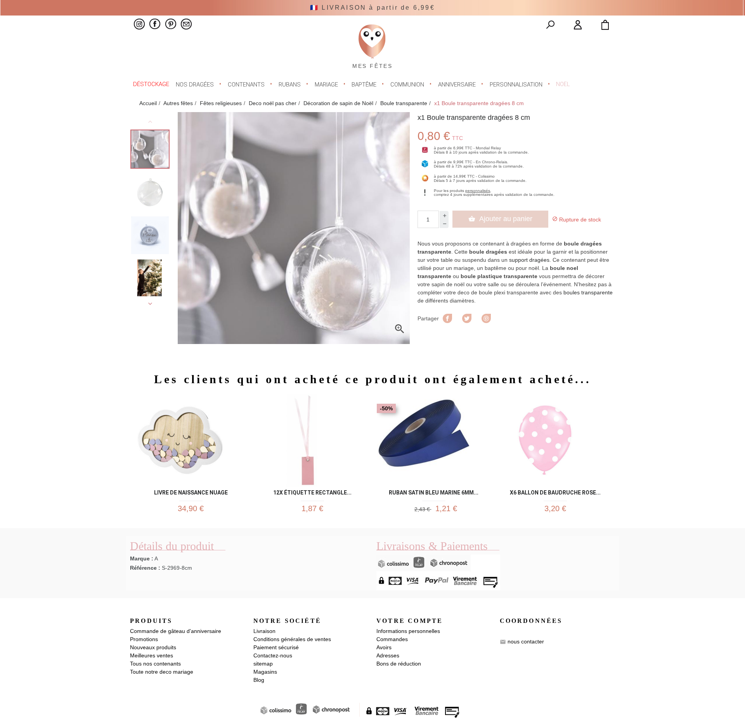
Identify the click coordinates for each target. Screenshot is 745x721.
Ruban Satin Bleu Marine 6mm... (433, 491)
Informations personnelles (408, 631)
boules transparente (588, 292)
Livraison (264, 631)
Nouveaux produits (153, 647)
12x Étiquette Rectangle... (312, 491)
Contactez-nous (272, 655)
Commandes (392, 639)
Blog (258, 680)
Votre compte (409, 620)
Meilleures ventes (151, 655)
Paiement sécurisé (276, 647)
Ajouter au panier (500, 219)
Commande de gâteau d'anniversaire (175, 631)
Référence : (145, 568)
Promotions (144, 639)
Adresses (387, 655)
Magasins (265, 672)
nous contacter (526, 641)
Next (150, 304)
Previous (150, 122)
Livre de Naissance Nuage (191, 491)
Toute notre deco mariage (161, 672)
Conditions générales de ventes (292, 639)
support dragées (529, 260)
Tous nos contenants (155, 663)
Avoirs (384, 647)
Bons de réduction (398, 663)
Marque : (141, 558)
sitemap (263, 663)
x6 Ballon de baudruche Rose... (555, 491)
